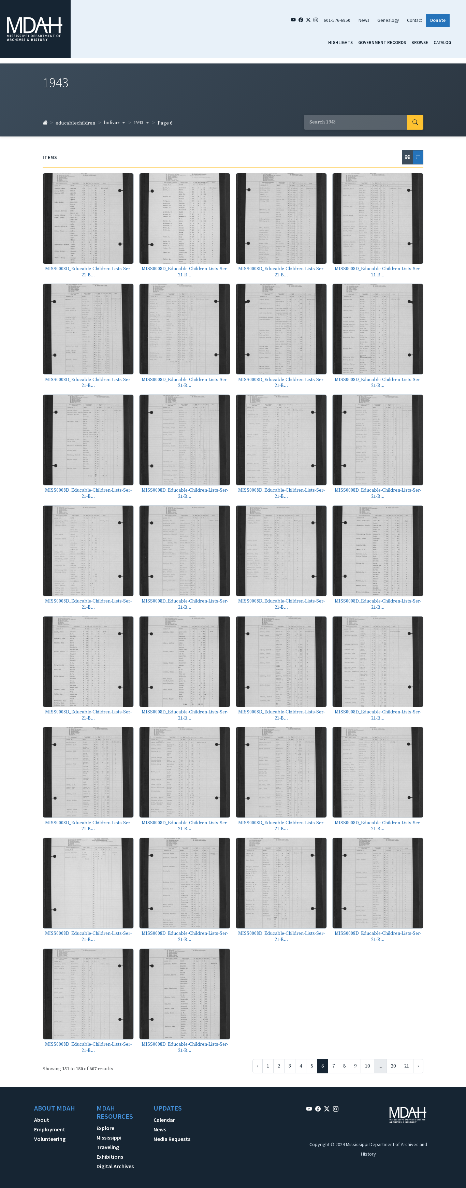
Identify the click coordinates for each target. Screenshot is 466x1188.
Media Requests (172, 1138)
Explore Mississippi (109, 1133)
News (364, 20)
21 (406, 1066)
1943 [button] (139, 123)
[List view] (417, 157)
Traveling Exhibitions (110, 1152)
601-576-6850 (337, 20)
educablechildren (76, 123)
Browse (419, 42)
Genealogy (388, 20)
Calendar (164, 1119)
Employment (49, 1129)
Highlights (340, 42)
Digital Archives (115, 1166)
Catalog (442, 42)
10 (367, 1066)
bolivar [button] (112, 123)
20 (393, 1066)
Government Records (382, 42)
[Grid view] (407, 157)
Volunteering (49, 1138)
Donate (438, 20)
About (41, 1119)
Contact (414, 20)
